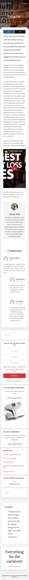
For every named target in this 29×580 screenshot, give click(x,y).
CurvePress (15, 577)
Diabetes (17, 369)
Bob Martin (20, 279)
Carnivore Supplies (14, 566)
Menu (25, 3)
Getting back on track (8, 471)
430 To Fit (6, 4)
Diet (7, 369)
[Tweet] (20, 32)
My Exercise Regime (8, 462)
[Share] (8, 32)
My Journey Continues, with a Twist (12, 454)
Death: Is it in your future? (9, 458)
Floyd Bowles (14, 258)
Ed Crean (19, 301)
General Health (21, 367)
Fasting (11, 369)
